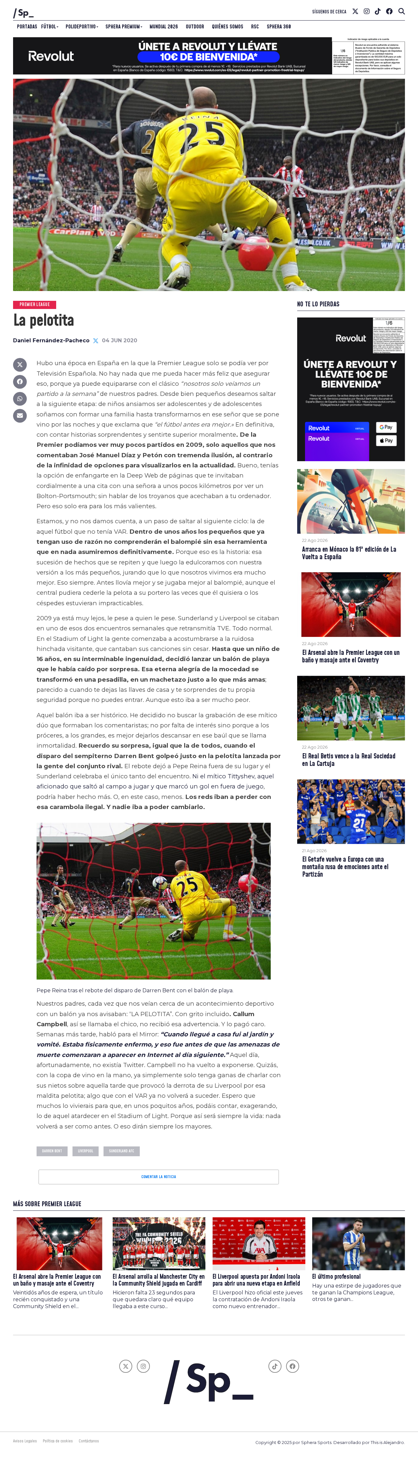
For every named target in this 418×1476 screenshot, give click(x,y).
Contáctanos (89, 1441)
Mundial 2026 (164, 26)
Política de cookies (58, 1441)
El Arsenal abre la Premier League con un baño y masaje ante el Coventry (350, 656)
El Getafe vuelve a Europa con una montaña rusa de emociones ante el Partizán (345, 867)
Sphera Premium (122, 26)
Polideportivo (81, 26)
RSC (255, 26)
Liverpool (85, 1151)
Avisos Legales (25, 1441)
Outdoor (195, 26)
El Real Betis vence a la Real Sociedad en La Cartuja (348, 760)
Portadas (27, 26)
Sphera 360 (279, 26)
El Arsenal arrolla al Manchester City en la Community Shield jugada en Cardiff (159, 1280)
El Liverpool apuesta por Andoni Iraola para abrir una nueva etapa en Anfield (256, 1280)
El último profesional (336, 1277)
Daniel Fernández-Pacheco (51, 340)
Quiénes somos (227, 26)
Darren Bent (52, 1151)
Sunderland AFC (121, 1151)
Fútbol (48, 26)
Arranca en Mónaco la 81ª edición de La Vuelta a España (349, 553)
